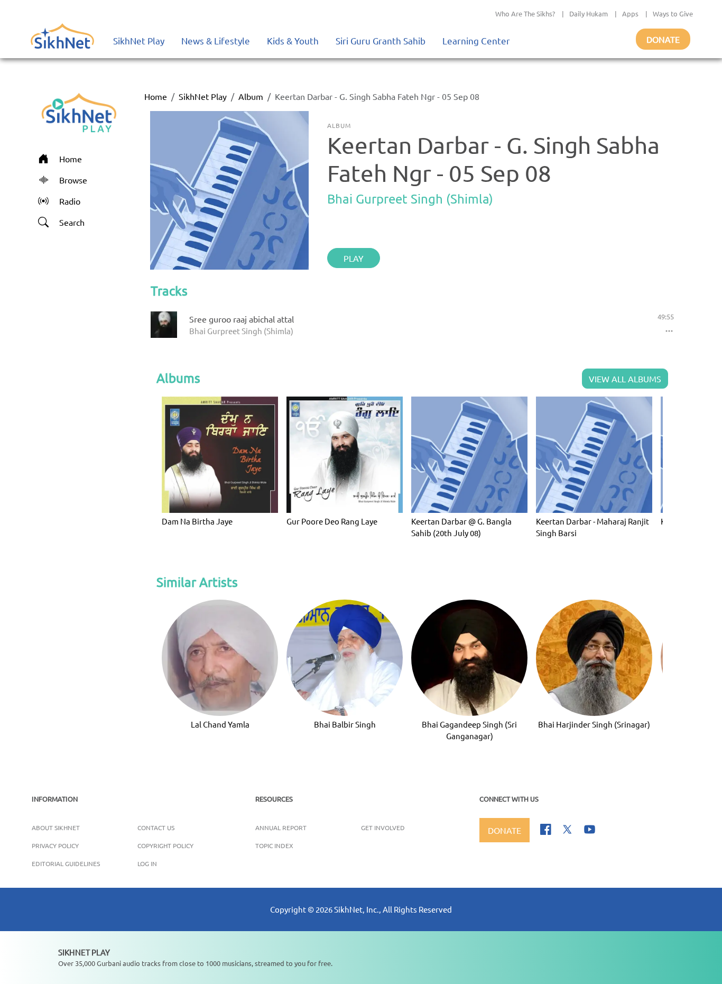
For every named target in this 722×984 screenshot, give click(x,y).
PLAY (354, 258)
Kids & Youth (293, 40)
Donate (663, 39)
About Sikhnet (56, 827)
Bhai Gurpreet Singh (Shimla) (410, 198)
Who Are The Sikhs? (525, 13)
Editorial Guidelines (66, 863)
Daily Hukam (588, 13)
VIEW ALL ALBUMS (625, 378)
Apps (630, 13)
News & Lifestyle (215, 40)
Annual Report (281, 827)
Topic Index (274, 845)
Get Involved (383, 827)
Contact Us (155, 827)
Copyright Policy (165, 845)
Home (155, 96)
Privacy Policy (55, 845)
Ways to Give (673, 13)
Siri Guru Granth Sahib (380, 40)
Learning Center (476, 40)
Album (250, 96)
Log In (147, 863)
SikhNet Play (138, 40)
